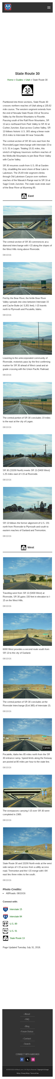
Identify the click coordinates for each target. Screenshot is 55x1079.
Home (10, 79)
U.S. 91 (13, 931)
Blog (27, 1026)
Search (27, 1043)
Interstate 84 (16, 916)
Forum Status (27, 1031)
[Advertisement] (27, 41)
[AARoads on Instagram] (33, 1059)
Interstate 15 (16, 909)
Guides (19, 79)
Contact (27, 1038)
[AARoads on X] (27, 1059)
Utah (28, 79)
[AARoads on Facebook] (22, 1059)
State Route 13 (17, 938)
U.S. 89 (13, 923)
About (27, 1014)
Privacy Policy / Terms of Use (29, 1073)
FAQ (27, 1019)
